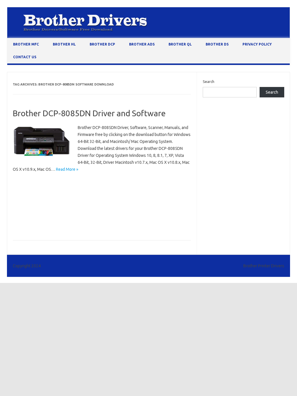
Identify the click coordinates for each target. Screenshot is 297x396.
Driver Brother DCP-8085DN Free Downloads (52, 224)
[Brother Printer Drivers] (148, 36)
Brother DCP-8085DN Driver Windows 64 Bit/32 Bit (57, 199)
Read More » (67, 169)
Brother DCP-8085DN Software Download (50, 216)
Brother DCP (102, 44)
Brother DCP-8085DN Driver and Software (89, 113)
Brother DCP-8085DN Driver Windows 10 (115, 191)
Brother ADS (142, 44)
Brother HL (64, 44)
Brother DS (217, 44)
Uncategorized (27, 182)
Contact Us (24, 57)
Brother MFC (26, 44)
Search (208, 81)
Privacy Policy (257, 44)
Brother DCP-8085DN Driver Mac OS (45, 191)
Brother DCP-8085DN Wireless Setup (122, 216)
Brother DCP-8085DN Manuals (40, 208)
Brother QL (180, 44)
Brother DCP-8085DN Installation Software (141, 199)
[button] (42, 141)
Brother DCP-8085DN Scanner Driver (101, 208)
